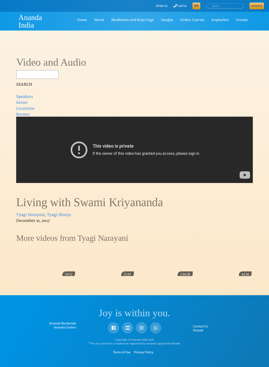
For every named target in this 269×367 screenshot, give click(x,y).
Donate (256, 6)
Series (22, 102)
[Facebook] (113, 328)
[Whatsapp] (155, 328)
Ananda (11, 21)
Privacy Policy (143, 352)
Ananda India (30, 21)
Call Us (182, 6)
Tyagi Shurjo (59, 214)
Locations (25, 108)
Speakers (24, 96)
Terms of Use (122, 352)
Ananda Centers (65, 327)
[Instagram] (141, 328)
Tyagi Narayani (30, 214)
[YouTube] (127, 328)
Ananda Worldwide (62, 323)
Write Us (161, 6)
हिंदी (196, 6)
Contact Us (200, 326)
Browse (23, 114)
